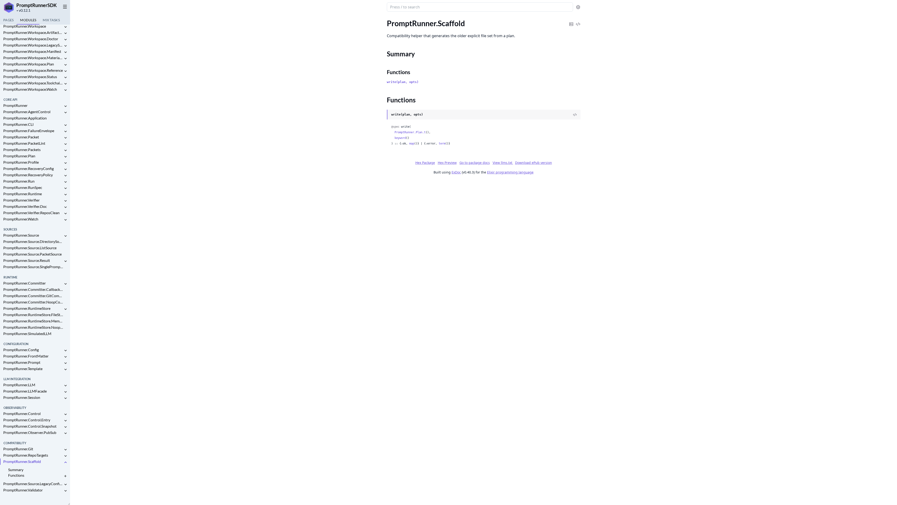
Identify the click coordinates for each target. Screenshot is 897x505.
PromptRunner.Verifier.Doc (25, 206)
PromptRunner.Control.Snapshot (30, 426)
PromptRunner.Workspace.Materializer (33, 57)
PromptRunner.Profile (21, 162)
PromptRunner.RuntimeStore (26, 308)
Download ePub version (533, 162)
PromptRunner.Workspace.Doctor (30, 38)
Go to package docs (474, 163)
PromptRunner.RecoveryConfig (28, 168)
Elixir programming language (510, 172)
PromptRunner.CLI (18, 124)
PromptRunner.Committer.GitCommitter (33, 295)
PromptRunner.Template (23, 368)
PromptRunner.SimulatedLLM (27, 333)
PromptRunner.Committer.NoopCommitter (33, 302)
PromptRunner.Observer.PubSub (29, 432)
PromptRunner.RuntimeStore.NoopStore (33, 327)
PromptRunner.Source (21, 235)
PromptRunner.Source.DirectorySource (33, 241)
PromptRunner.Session (21, 397)
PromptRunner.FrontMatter (26, 356)
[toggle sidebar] (64, 6)
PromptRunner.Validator (23, 490)
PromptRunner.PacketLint (24, 143)
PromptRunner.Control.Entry (26, 420)
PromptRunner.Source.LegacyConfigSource (33, 483)
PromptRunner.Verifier (21, 200)
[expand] (65, 27)
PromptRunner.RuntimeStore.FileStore (33, 314)
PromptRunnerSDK (36, 5)
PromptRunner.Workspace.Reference (33, 70)
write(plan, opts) (403, 82)
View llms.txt (503, 162)
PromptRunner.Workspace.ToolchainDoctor (33, 83)
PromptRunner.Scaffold (22, 461)
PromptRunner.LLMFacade (25, 391)
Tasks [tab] (51, 20)
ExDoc (456, 172)
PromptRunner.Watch (20, 219)
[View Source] (578, 21)
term (442, 143)
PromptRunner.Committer (24, 283)
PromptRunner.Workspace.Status (30, 76)
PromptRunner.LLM (19, 384)
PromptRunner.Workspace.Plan (28, 64)
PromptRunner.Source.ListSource (30, 247)
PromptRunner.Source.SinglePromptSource (33, 266)
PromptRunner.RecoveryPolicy (28, 175)
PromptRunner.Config (21, 349)
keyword (400, 138)
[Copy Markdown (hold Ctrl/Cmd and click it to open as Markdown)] (571, 21)
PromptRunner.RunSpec (22, 187)
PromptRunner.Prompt (21, 362)
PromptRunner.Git (18, 449)
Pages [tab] (8, 20)
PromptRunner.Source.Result (26, 260)
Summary (15, 469)
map (411, 143)
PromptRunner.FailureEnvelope (28, 130)
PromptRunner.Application (25, 118)
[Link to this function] (382, 115)
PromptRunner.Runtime (22, 193)
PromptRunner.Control (22, 413)
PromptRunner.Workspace (24, 26)
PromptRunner (15, 105)
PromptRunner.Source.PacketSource (32, 254)
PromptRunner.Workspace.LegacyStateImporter (33, 45)
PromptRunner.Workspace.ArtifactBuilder (33, 32)
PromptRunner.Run (19, 181)
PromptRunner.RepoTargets (25, 455)
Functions (16, 475)
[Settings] (578, 7)
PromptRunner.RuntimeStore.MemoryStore (33, 321)
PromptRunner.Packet (21, 137)
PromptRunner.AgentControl (26, 111)
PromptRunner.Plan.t (410, 132)
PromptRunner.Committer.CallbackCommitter (33, 289)
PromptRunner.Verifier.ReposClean (31, 212)
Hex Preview (447, 162)
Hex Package (425, 162)
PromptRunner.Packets (22, 149)
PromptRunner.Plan (19, 156)
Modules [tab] (28, 20)
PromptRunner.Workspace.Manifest (32, 51)
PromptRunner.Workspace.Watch (30, 89)
